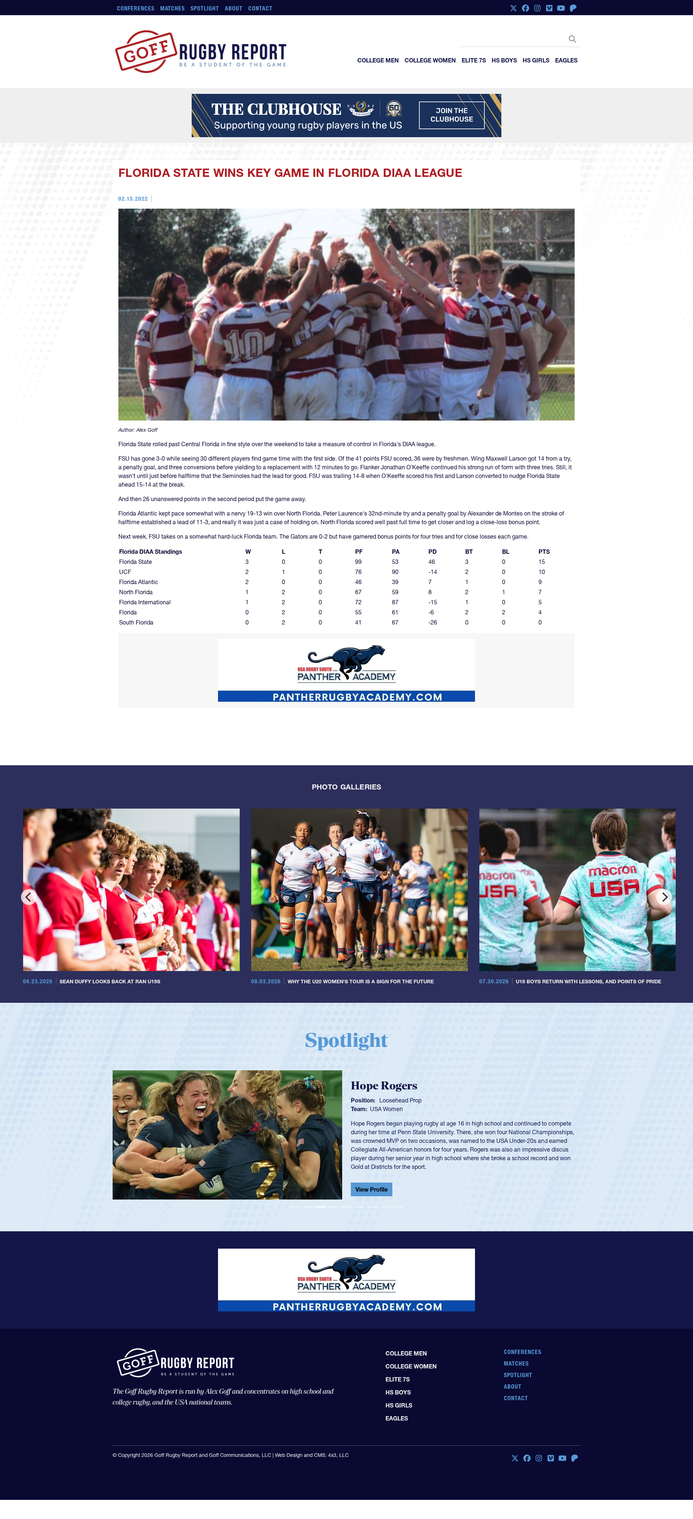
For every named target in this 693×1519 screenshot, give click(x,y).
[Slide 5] (346, 1207)
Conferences (135, 8)
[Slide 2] (307, 1207)
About (234, 8)
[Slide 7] (372, 1207)
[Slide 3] (320, 1207)
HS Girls (536, 60)
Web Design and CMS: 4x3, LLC (312, 1455)
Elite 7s (474, 60)
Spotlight (205, 8)
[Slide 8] (385, 1207)
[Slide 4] (333, 1207)
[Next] (664, 897)
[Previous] (29, 897)
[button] (148, 1137)
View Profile (372, 1189)
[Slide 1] (294, 1207)
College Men (378, 60)
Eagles (566, 60)
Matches (172, 8)
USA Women (386, 1109)
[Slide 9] (398, 1207)
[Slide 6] (359, 1207)
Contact (260, 8)
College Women (430, 60)
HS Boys (504, 60)
